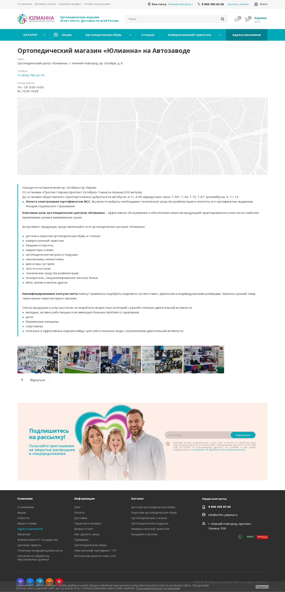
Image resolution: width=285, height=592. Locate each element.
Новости (23, 518)
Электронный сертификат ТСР (95, 550)
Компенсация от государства (37, 539)
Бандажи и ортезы (144, 534)
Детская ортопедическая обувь (153, 507)
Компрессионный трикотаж (150, 529)
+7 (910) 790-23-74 (30, 75)
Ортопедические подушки (149, 523)
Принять (262, 587)
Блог (77, 507)
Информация (84, 498)
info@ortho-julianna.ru (223, 515)
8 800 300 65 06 (219, 507)
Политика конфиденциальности (40, 550)
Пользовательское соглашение (158, 588)
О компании (25, 507)
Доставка (80, 518)
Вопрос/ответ (84, 529)
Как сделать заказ (86, 534)
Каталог (137, 498)
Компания (25, 498)
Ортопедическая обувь (90, 545)
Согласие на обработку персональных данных (33, 557)
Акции (21, 512)
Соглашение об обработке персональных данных (218, 449)
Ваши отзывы (27, 523)
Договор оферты (29, 545)
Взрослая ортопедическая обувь (154, 512)
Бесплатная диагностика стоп (95, 556)
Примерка (81, 539)
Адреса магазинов (30, 529)
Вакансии (23, 534)
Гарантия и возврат (88, 523)
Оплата (79, 512)
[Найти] (222, 19)
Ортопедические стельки (149, 518)
